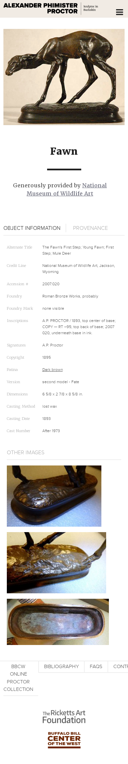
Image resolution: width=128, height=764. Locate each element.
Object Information (31, 228)
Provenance (90, 228)
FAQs (96, 666)
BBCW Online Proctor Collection (18, 678)
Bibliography (61, 666)
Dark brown (52, 369)
